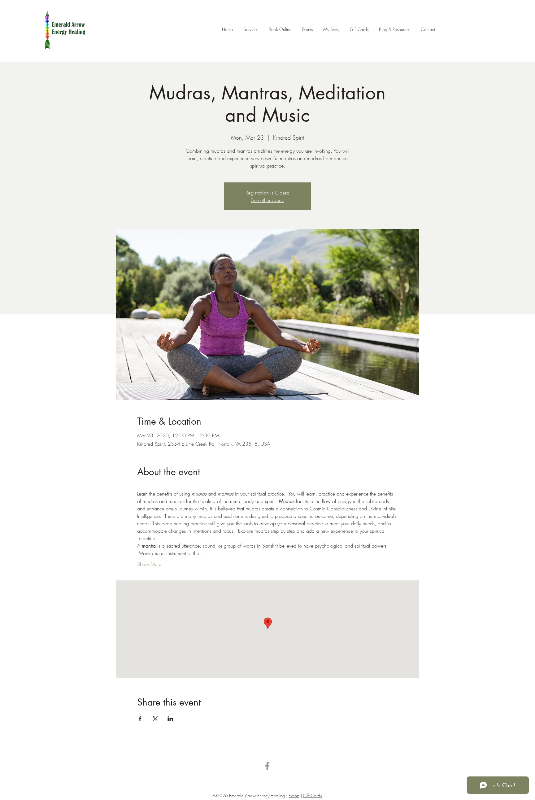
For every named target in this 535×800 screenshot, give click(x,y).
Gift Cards (312, 795)
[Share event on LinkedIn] (170, 718)
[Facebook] (267, 766)
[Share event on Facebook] (140, 718)
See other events (267, 200)
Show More (149, 564)
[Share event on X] (155, 718)
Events (294, 795)
